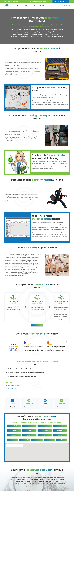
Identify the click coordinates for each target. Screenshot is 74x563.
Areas (35, 5)
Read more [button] (26, 351)
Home (18, 5)
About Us (42, 5)
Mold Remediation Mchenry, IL (13, 385)
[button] (68, 347)
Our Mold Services (27, 5)
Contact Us (49, 5)
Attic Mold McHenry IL (11, 388)
